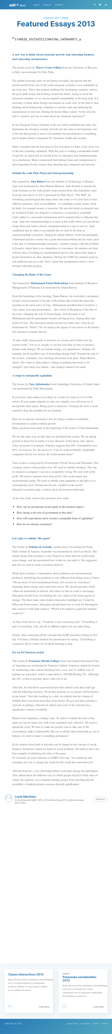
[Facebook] (94, 4)
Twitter (96, 1023)
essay (65, 18)
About (37, 5)
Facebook (85, 1023)
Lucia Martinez (25, 796)
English (47, 5)
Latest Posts (72, 1023)
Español (59, 5)
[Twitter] (100, 4)
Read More (100, 799)
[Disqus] (56, 847)
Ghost (104, 1023)
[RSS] (105, 4)
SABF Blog (9, 1023)
